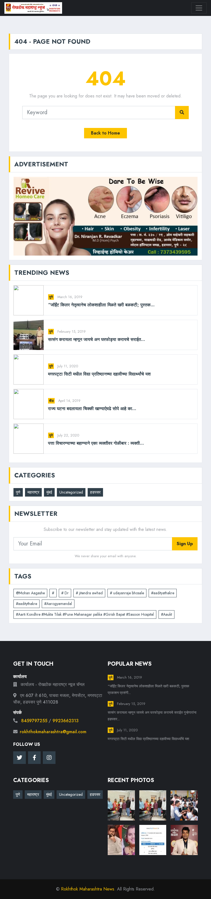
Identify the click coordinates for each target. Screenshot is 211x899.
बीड (51, 400)
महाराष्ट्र (33, 492)
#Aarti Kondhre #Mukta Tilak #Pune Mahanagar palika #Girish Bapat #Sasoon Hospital (85, 614)
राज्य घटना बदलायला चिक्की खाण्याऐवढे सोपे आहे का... (92, 408)
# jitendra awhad (89, 593)
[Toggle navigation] (199, 7)
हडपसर (95, 492)
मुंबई (49, 492)
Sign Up (185, 543)
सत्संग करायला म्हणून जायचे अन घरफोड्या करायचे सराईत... (96, 339)
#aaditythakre (26, 603)
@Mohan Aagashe (30, 593)
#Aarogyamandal (58, 603)
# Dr (65, 593)
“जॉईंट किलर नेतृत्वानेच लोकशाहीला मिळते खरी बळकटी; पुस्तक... (101, 304)
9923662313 (65, 721)
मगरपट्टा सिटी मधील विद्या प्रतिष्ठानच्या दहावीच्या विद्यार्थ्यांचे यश (99, 374)
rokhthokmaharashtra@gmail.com (53, 732)
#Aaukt (166, 614)
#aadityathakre (162, 593)
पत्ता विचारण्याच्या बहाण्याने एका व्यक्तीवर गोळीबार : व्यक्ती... (96, 443)
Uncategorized (71, 492)
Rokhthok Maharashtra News (87, 889)
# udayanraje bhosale (127, 593)
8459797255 (34, 721)
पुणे (51, 297)
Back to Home (105, 133)
